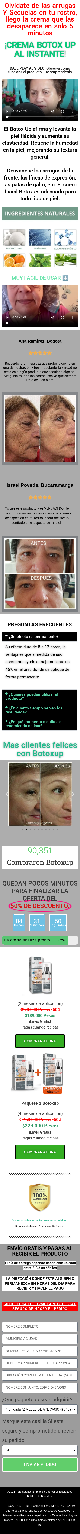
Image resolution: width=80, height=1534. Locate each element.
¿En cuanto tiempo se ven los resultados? (34, 710)
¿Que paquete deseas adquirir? (37, 1400)
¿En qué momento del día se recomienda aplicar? (33, 723)
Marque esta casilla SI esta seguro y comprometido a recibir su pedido (39, 1430)
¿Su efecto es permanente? (33, 636)
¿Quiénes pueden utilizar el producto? (31, 696)
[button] (39, 636)
